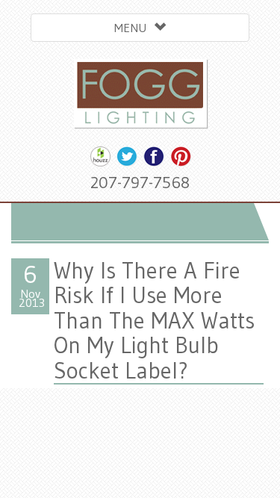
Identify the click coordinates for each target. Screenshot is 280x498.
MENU (134, 27)
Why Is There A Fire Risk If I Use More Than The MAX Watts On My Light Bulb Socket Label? (154, 320)
